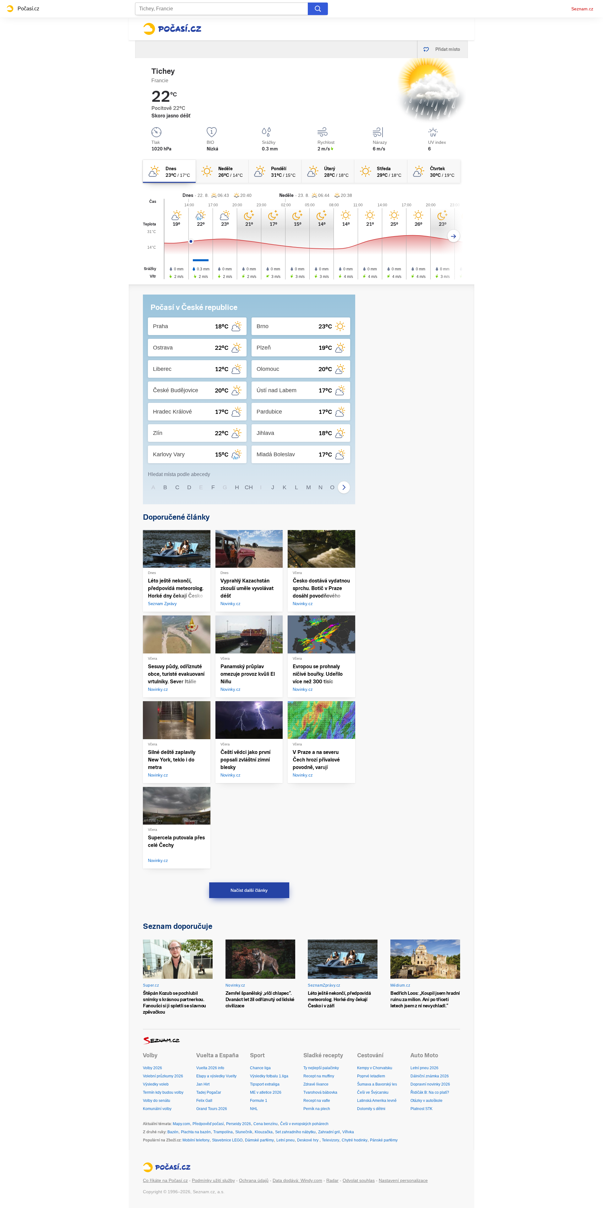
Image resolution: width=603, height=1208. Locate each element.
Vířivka (348, 1132)
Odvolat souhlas (359, 1180)
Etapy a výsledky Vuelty (216, 1076)
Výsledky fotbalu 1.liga (269, 1076)
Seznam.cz (582, 8)
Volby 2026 (152, 1068)
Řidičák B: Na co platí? (429, 1092)
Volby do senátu (156, 1100)
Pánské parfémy (384, 1140)
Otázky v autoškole (426, 1100)
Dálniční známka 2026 (429, 1076)
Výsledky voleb (156, 1084)
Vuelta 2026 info (210, 1068)
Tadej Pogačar (208, 1092)
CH (249, 487)
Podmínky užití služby (213, 1180)
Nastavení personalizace (403, 1180)
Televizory (330, 1140)
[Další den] (453, 236)
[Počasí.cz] (172, 29)
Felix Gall (204, 1100)
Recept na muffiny (318, 1076)
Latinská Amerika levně (377, 1100)
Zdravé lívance (316, 1084)
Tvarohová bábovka (320, 1092)
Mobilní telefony (195, 1140)
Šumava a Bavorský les (377, 1084)
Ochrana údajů (254, 1180)
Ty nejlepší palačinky (321, 1068)
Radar (332, 1180)
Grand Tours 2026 (211, 1109)
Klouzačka (264, 1132)
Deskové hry (308, 1140)
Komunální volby (157, 1109)
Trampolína (223, 1132)
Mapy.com (181, 1124)
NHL (254, 1109)
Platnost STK (421, 1109)
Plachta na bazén (196, 1132)
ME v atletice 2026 (265, 1092)
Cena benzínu (265, 1124)
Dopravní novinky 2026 (430, 1084)
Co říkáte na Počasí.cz (165, 1180)
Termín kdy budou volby (163, 1092)
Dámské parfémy (259, 1140)
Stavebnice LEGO (227, 1140)
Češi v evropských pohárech (304, 1124)
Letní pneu (285, 1140)
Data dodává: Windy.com (297, 1180)
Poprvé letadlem (371, 1076)
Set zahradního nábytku (295, 1132)
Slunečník (243, 1132)
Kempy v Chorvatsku (374, 1068)
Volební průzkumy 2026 (163, 1076)
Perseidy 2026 (238, 1124)
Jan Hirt (202, 1084)
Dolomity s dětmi (371, 1109)
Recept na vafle (316, 1100)
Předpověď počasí (208, 1124)
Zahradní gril (329, 1132)
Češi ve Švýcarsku (372, 1092)
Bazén (172, 1132)
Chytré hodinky (354, 1140)
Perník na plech (316, 1109)
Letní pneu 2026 (424, 1068)
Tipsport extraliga (265, 1084)
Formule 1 (258, 1100)
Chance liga (260, 1068)
